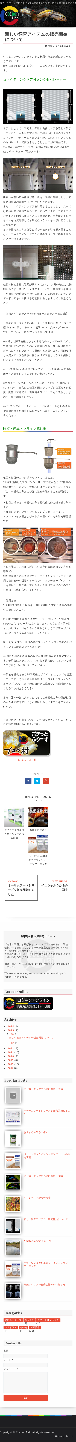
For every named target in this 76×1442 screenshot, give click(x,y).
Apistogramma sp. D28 (38, 1240)
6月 (12, 1033)
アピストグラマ (13, 1319)
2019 (11, 1060)
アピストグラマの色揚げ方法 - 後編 (43, 1088)
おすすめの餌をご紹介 (36, 1132)
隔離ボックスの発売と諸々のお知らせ (44, 1284)
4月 (12, 1042)
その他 (23, 1327)
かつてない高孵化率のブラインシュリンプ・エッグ (38, 860)
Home (58, 1436)
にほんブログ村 (27, 759)
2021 (11, 1052)
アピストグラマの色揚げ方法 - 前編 (43, 1175)
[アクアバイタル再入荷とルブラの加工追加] (14, 816)
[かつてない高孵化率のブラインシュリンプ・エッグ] (38, 843)
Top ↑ (69, 1436)
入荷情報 (35, 1327)
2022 (11, 1048)
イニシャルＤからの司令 (37, 1197)
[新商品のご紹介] (38, 816)
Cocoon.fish (23, 1432)
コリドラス (11, 1327)
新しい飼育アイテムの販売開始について (31, 1037)
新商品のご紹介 (38, 829)
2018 (11, 1064)
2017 (11, 1068)
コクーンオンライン (48, 1319)
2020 (11, 1056)
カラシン (29, 1319)
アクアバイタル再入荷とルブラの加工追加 (14, 833)
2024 (11, 1026)
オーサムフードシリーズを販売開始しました (21, 890)
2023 (11, 1030)
